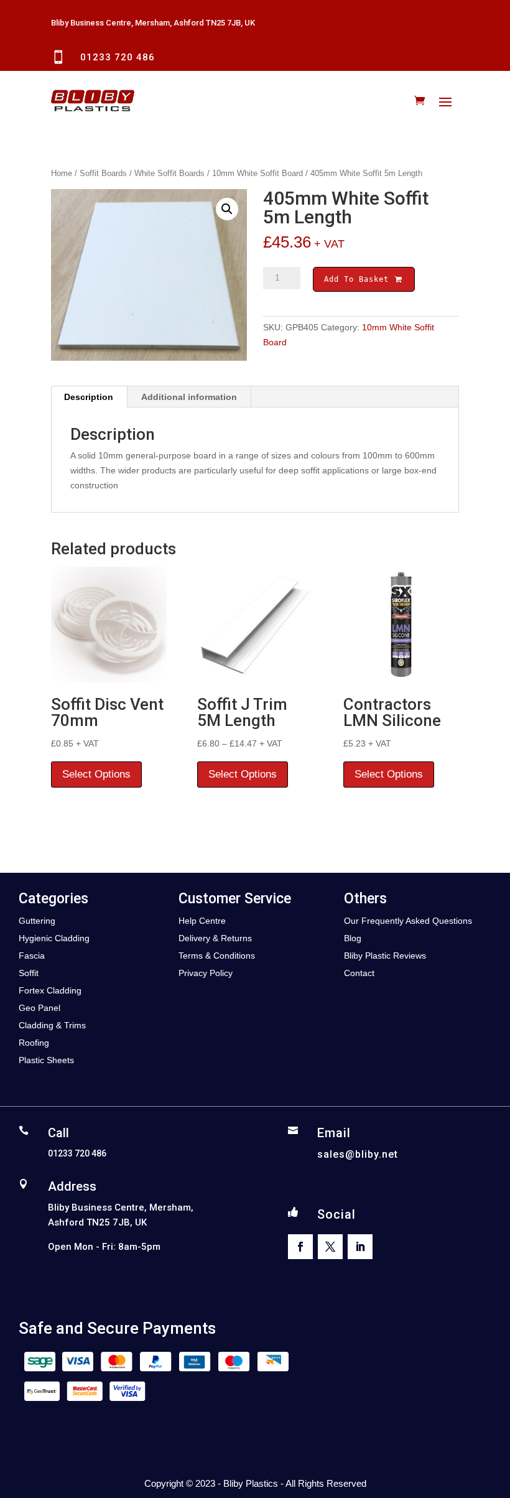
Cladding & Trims (52, 1025)
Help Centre (202, 921)
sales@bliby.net (357, 1154)
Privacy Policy (205, 973)
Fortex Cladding (50, 990)
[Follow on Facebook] (300, 1246)
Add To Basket (359, 279)
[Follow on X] (330, 1246)
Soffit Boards (103, 173)
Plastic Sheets (46, 1060)
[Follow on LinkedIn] (360, 1246)
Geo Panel (39, 1008)
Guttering (37, 921)
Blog (352, 938)
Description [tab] (88, 397)
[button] (227, 209)
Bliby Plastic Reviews (385, 956)
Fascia (32, 956)
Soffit (29, 973)
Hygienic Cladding (54, 938)
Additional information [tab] (189, 397)
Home (61, 173)
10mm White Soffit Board (257, 173)
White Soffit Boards (169, 173)
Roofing (34, 1043)
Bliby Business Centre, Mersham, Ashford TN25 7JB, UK (153, 22)
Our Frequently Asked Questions (408, 921)
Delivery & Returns (215, 938)
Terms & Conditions (216, 956)
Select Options (96, 774)
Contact (359, 973)
